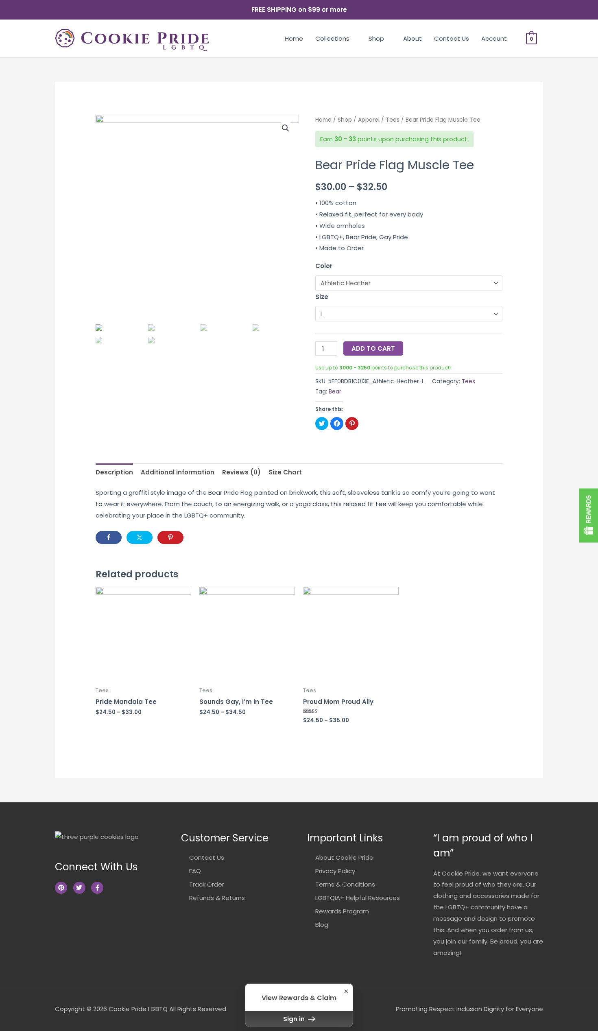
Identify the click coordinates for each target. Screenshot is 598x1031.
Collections (332, 38)
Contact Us (451, 38)
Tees (392, 120)
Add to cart (373, 348)
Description (114, 472)
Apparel (369, 120)
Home (294, 38)
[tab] (114, 472)
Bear (335, 391)
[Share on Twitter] (140, 537)
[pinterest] (63, 888)
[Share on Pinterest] (170, 537)
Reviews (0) (241, 472)
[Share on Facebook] (109, 537)
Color (323, 266)
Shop (376, 38)
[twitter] (81, 888)
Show (588, 516)
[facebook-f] (98, 888)
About (412, 38)
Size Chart (285, 472)
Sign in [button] (294, 1019)
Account (494, 38)
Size (321, 297)
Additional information (177, 472)
